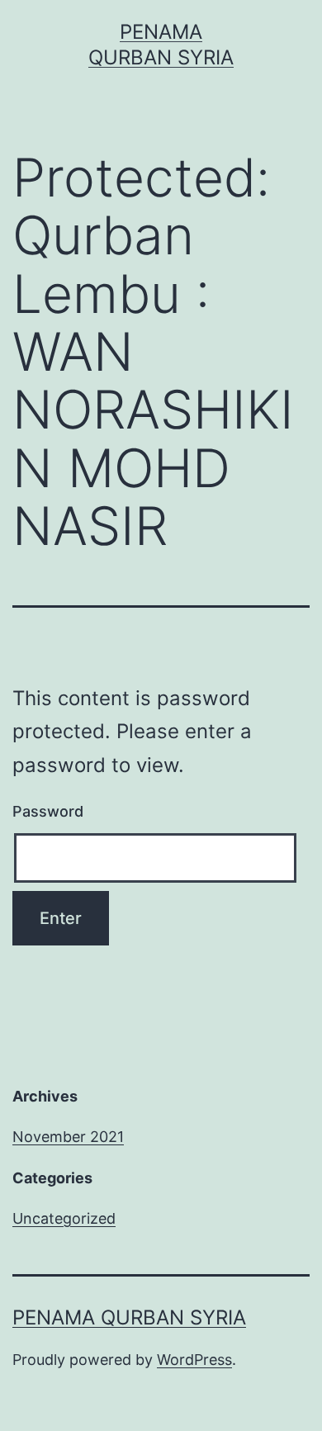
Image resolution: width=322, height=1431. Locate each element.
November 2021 (68, 1136)
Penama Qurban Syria (129, 1317)
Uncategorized (64, 1218)
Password (47, 811)
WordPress (194, 1359)
